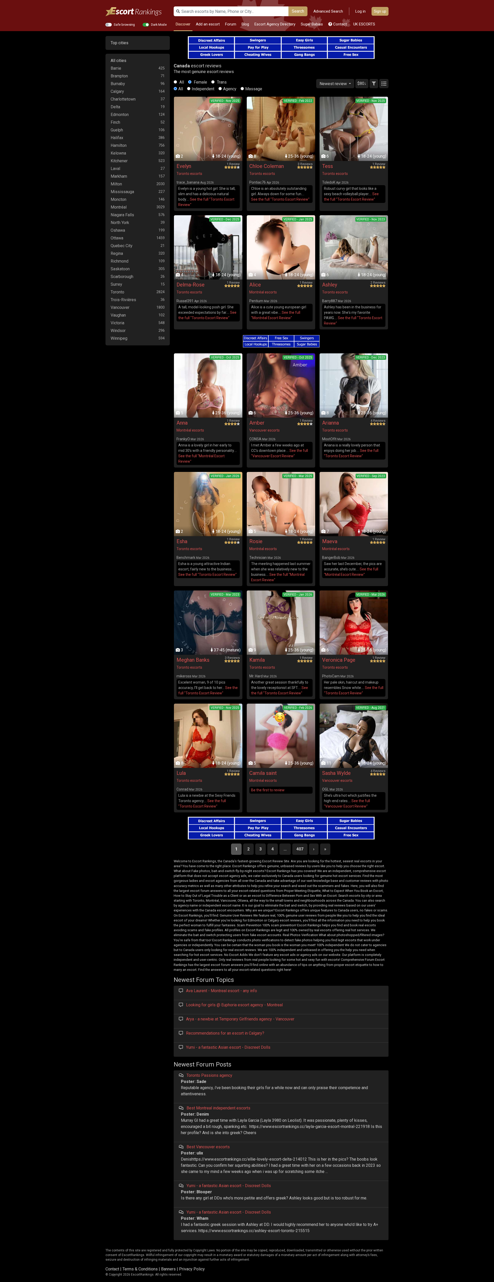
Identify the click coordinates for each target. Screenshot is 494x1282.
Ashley (329, 285)
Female (200, 82)
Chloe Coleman (266, 166)
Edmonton (120, 114)
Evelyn (184, 166)
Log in (360, 11)
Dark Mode (159, 24)
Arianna (330, 423)
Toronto (117, 292)
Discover (183, 24)
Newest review (334, 83)
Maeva (329, 541)
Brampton (119, 76)
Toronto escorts (189, 174)
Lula (181, 773)
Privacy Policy (192, 1269)
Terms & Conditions (140, 1269)
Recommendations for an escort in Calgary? (225, 1033)
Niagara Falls (122, 214)
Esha (182, 541)
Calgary (117, 91)
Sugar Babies (312, 24)
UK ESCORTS (363, 24)
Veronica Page (338, 660)
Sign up (380, 11)
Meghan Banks (193, 660)
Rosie (255, 541)
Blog (245, 24)
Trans (221, 82)
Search (298, 11)
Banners (168, 1269)
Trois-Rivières (123, 299)
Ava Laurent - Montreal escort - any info (221, 990)
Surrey (116, 284)
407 (299, 849)
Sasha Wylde (336, 773)
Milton (116, 184)
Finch (115, 122)
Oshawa (118, 230)
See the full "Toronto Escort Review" (280, 199)
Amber (256, 423)
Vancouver (120, 307)
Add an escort (208, 24)
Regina (117, 253)
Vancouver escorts (264, 430)
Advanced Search (328, 11)
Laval (115, 168)
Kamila (257, 660)
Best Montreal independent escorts (218, 1108)
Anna (182, 423)
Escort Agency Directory (274, 24)
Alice (255, 285)
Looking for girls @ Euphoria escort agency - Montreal (234, 1004)
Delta (115, 106)
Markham (119, 176)
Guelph (117, 130)
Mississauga (122, 191)
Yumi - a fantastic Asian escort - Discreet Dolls (228, 1047)
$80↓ (361, 83)
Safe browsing (124, 24)
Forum (230, 24)
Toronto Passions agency (209, 1075)
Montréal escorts (263, 292)
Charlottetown (123, 99)
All (181, 82)
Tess (327, 166)
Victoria (117, 322)
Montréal (119, 207)
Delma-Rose (191, 285)
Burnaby (118, 83)
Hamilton (119, 145)
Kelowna (118, 153)
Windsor (118, 330)
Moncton (118, 199)
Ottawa (117, 238)
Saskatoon (120, 268)
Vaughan (118, 315)
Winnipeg (119, 338)
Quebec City (122, 245)
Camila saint (263, 773)
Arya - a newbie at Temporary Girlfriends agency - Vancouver (240, 1019)
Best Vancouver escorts (208, 1146)
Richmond (119, 261)
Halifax (117, 137)
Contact (339, 24)
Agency (229, 88)
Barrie (116, 68)
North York (120, 222)
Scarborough (122, 276)
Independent (203, 88)
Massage (253, 88)
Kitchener (119, 160)
